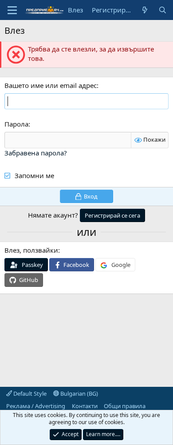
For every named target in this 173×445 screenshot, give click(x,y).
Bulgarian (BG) (78, 393)
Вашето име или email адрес (50, 85)
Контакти (85, 406)
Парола (16, 123)
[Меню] (12, 10)
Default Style (29, 393)
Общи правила (124, 406)
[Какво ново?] (144, 10)
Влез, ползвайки (31, 250)
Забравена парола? (35, 152)
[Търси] (162, 10)
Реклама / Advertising (35, 406)
